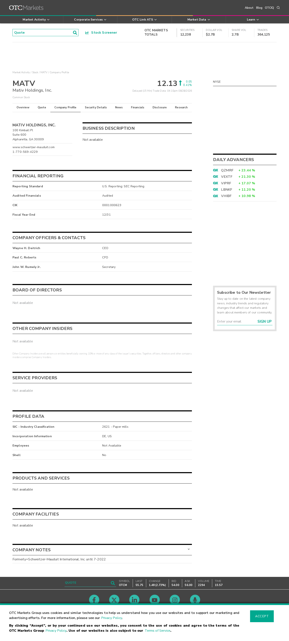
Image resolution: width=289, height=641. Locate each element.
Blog (259, 8)
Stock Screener (103, 32)
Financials (137, 107)
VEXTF (226, 176)
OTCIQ (269, 8)
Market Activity (21, 72)
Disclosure (160, 107)
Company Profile (65, 107)
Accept (262, 616)
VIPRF (226, 183)
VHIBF (226, 196)
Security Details (96, 107)
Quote (42, 107)
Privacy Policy (111, 618)
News (119, 107)
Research (181, 107)
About (249, 8)
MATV (44, 72)
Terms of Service (157, 630)
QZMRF (227, 170)
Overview (23, 107)
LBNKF (226, 189)
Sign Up (264, 321)
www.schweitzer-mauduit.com (33, 147)
